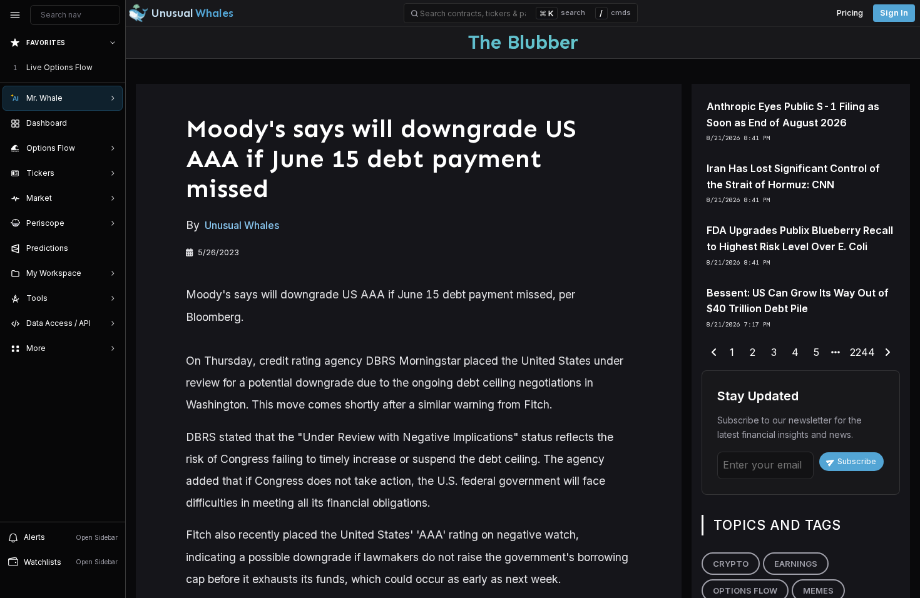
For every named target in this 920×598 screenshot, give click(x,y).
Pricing (850, 13)
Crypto (731, 564)
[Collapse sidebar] (15, 15)
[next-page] (887, 353)
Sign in (894, 13)
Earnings (795, 564)
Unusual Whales (242, 225)
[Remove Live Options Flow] (114, 67)
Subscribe (856, 461)
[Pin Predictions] (110, 248)
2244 (862, 352)
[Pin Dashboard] (110, 123)
